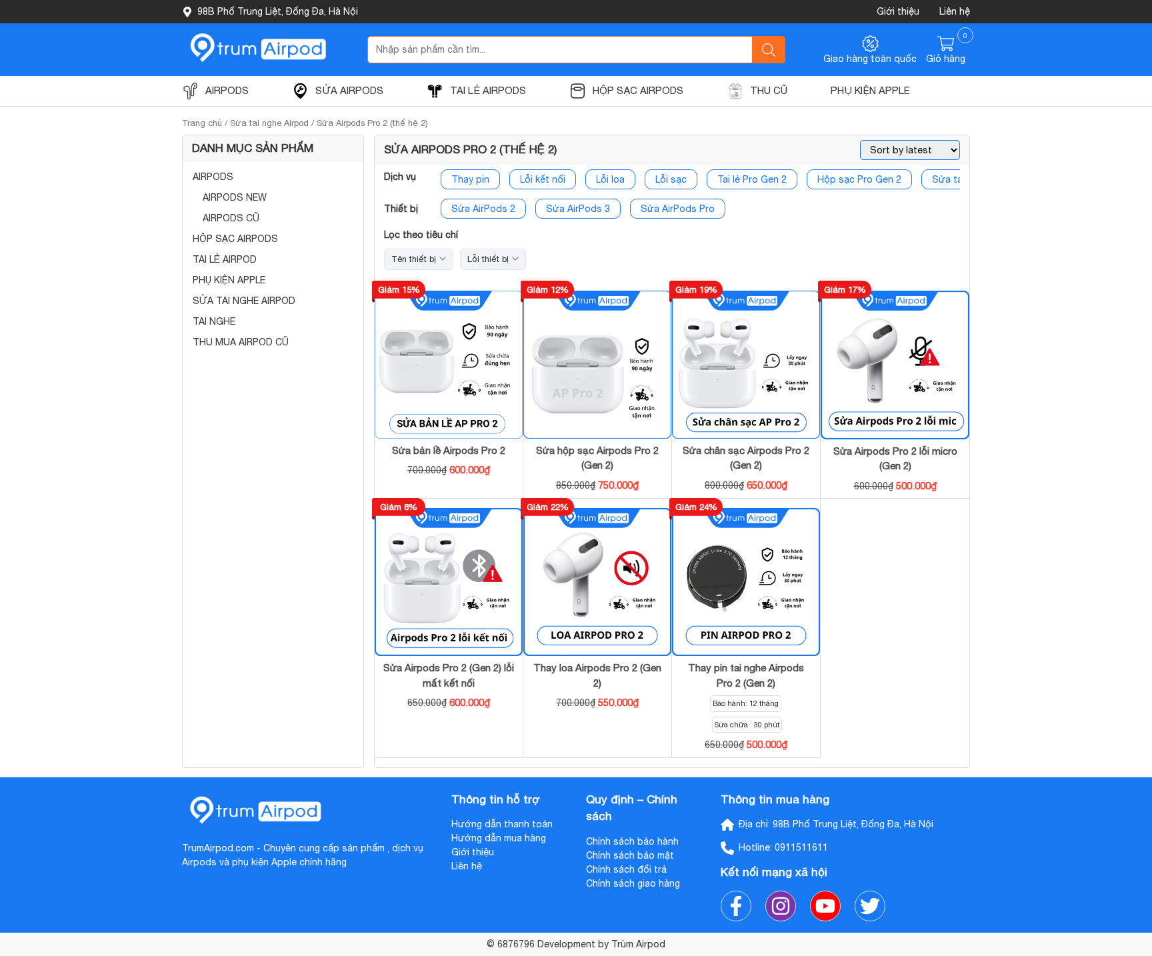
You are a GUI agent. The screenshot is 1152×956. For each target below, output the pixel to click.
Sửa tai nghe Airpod (269, 123)
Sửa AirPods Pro (678, 208)
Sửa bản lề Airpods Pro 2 (448, 450)
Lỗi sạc (671, 179)
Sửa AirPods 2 (483, 208)
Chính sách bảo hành (632, 841)
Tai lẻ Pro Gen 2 (752, 179)
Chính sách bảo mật (630, 855)
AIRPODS (227, 90)
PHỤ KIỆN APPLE (870, 90)
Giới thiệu (898, 11)
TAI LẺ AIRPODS (488, 90)
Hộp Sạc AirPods (235, 238)
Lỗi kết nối (542, 179)
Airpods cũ (231, 218)
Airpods (213, 176)
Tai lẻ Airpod (225, 259)
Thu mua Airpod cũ (241, 342)
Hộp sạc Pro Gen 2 (859, 179)
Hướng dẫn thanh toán (502, 824)
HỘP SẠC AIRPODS (638, 90)
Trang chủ (202, 123)
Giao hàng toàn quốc (870, 58)
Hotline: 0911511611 (783, 847)
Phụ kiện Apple (229, 280)
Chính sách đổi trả (626, 869)
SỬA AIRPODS (349, 90)
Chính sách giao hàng (633, 883)
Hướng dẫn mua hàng (498, 838)
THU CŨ (768, 90)
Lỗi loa (610, 179)
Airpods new (235, 197)
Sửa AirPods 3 (578, 208)
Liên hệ (954, 11)
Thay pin (470, 179)
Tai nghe (214, 321)
